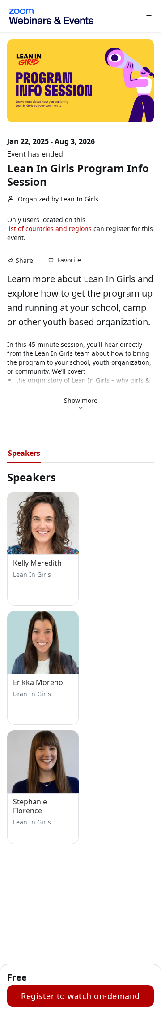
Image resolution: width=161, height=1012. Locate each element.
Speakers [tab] (24, 453)
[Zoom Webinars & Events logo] (51, 16)
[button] (64, 260)
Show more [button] (80, 400)
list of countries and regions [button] (49, 228)
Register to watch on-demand (80, 995)
